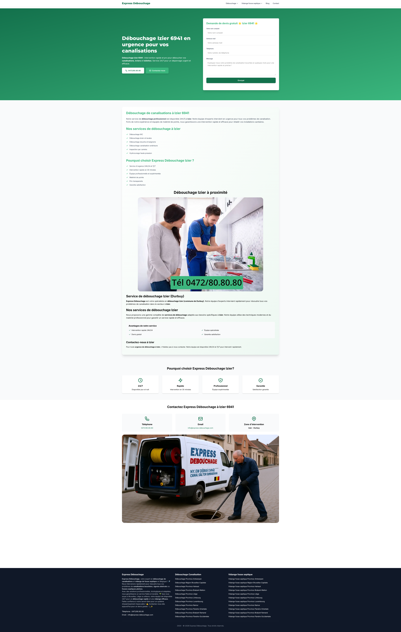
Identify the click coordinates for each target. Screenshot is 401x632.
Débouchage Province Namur (186, 605)
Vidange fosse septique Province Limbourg (245, 598)
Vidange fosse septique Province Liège (243, 594)
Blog (267, 3)
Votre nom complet (212, 28)
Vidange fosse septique (251, 3)
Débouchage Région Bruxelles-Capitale (190, 583)
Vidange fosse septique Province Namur (244, 605)
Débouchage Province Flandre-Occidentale (192, 616)
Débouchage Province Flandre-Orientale (191, 609)
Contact (276, 3)
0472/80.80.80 (134, 71)
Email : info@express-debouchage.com (137, 615)
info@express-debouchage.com (200, 428)
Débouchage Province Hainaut (187, 586)
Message (209, 59)
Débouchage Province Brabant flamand (190, 613)
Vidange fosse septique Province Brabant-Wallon (247, 590)
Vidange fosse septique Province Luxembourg (246, 601)
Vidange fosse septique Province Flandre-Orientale (248, 609)
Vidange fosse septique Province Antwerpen (245, 579)
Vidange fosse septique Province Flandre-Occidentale (249, 616)
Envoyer (241, 80)
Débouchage (231, 3)
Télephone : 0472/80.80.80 (133, 611)
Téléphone (210, 48)
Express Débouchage (136, 3)
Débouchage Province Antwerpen (188, 579)
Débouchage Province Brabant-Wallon (190, 590)
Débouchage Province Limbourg (188, 598)
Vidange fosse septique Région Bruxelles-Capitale (248, 583)
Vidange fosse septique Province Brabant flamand (248, 613)
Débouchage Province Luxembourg (189, 601)
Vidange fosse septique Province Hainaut (244, 586)
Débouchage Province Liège (186, 594)
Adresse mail (211, 38)
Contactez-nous (158, 71)
